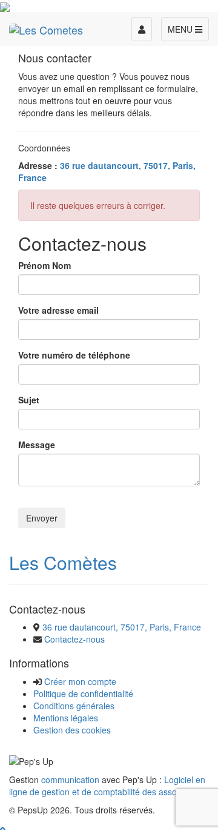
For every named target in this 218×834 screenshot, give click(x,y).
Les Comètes (63, 562)
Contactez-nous (74, 639)
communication (70, 779)
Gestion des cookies (72, 730)
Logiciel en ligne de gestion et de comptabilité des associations (107, 785)
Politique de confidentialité (83, 693)
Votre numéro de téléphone (74, 355)
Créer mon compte (80, 681)
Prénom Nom (44, 265)
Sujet (28, 400)
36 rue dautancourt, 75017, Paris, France (121, 627)
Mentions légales (65, 718)
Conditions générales (73, 706)
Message (36, 445)
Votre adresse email (58, 310)
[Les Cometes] (46, 27)
